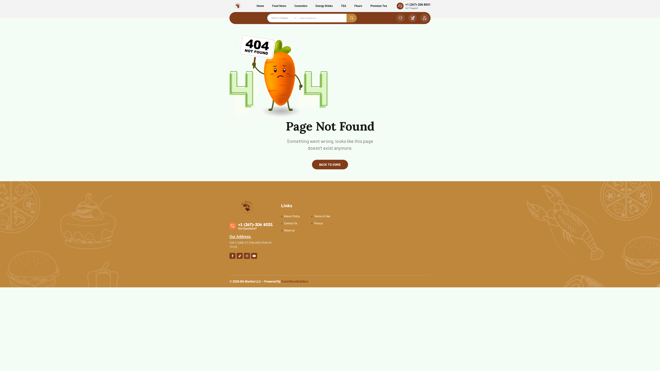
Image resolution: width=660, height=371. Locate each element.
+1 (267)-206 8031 (418, 4)
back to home (330, 164)
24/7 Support (411, 8)
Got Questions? (247, 228)
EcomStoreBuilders (294, 281)
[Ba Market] (238, 6)
